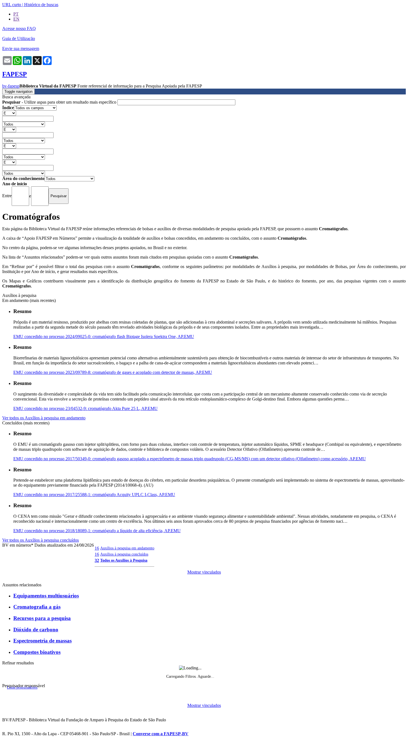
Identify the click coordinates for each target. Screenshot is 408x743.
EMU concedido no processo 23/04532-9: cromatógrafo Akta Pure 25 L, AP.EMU (85, 408)
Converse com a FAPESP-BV (160, 733)
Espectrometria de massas (42, 641)
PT (16, 14)
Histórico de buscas (41, 4)
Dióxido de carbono (35, 629)
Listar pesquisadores (22, 687)
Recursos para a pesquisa (42, 618)
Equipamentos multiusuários (46, 596)
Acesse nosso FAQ (19, 28)
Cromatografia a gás (37, 607)
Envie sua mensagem (20, 48)
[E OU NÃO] (9, 113)
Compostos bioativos (37, 652)
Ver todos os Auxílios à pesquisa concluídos (40, 540)
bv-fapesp (10, 86)
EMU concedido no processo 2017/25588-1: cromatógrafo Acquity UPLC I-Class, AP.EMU (94, 494)
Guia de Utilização (18, 38)
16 (97, 548)
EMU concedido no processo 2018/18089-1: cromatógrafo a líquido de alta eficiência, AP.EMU (97, 530)
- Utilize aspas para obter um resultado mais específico (59, 102)
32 (97, 560)
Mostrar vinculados (204, 572)
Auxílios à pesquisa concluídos (124, 554)
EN (16, 19)
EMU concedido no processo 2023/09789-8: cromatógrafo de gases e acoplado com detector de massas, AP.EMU (112, 372)
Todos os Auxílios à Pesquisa (123, 560)
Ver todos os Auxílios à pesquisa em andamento (43, 418)
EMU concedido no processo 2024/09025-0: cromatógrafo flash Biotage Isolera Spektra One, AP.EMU (103, 336)
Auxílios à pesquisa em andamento (127, 548)
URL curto (11, 4)
